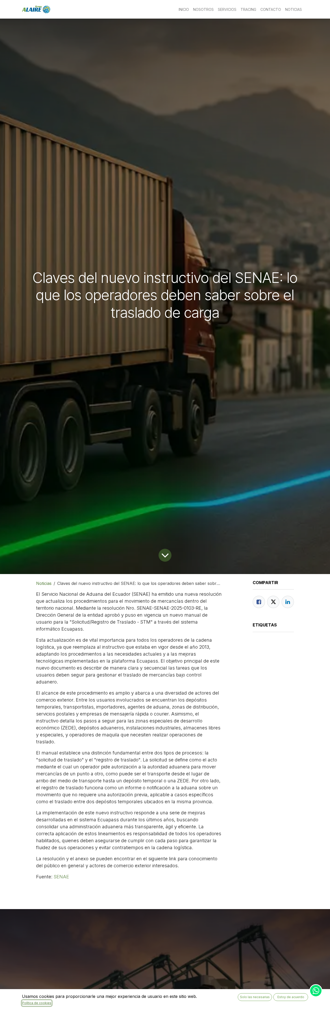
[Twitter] (273, 602)
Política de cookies (36, 1003)
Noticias (44, 583)
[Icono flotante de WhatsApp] (315, 990)
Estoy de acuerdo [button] (290, 997)
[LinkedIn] (288, 602)
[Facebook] (259, 602)
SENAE (61, 876)
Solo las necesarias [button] (255, 997)
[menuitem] (184, 9)
